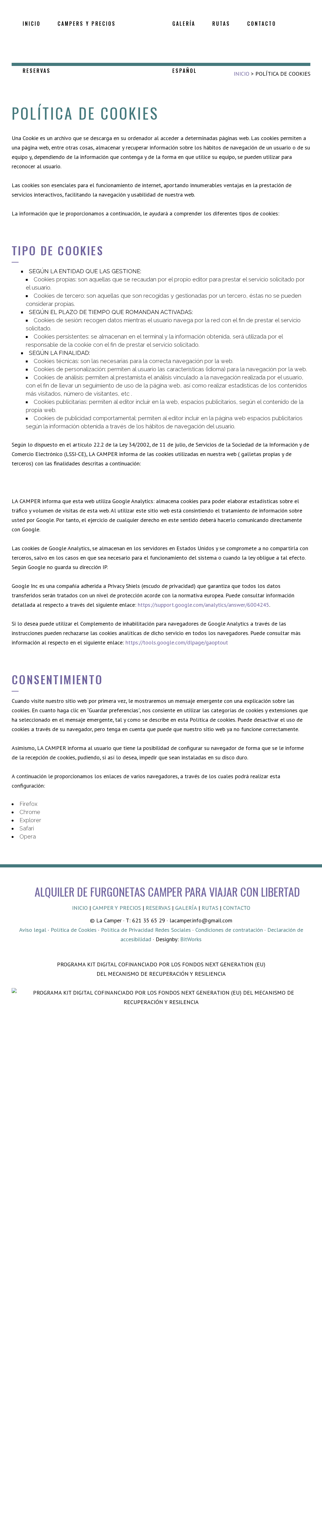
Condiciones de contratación (229, 929)
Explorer (30, 820)
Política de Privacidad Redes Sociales (146, 929)
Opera (27, 836)
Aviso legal (32, 929)
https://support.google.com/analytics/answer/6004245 (203, 604)
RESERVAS (158, 907)
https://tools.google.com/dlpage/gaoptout (176, 642)
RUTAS (210, 907)
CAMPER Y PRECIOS (116, 907)
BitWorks (191, 939)
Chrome (29, 812)
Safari (26, 828)
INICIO (80, 907)
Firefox (28, 804)
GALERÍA (186, 907)
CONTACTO (236, 907)
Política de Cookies (74, 929)
